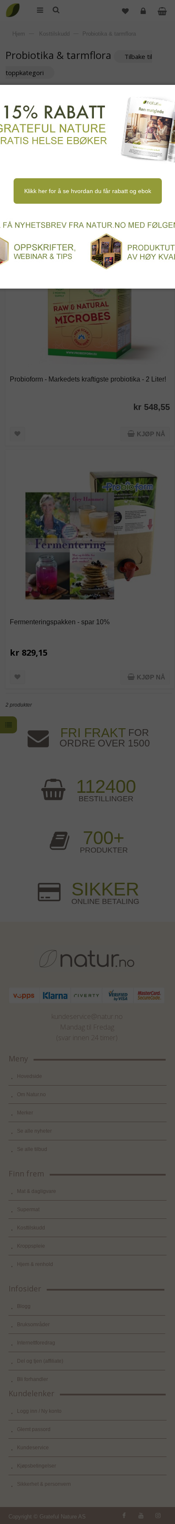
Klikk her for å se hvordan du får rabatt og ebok (87, 191)
